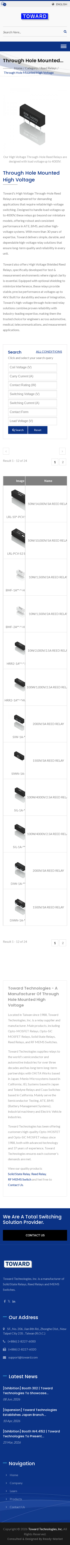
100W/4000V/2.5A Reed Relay (48, 797)
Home (18, 68)
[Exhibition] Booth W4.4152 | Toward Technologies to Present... (31, 1433)
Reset (37, 430)
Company (16, 1483)
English (61, 4)
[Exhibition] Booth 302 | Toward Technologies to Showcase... (28, 1390)
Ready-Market (53, 1539)
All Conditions (49, 351)
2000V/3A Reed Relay (48, 724)
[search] (64, 31)
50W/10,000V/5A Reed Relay (48, 540)
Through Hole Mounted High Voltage (29, 72)
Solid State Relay (19, 1174)
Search (19, 430)
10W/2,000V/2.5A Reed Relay (48, 650)
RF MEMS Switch (19, 1179)
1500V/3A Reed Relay (48, 760)
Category (31, 68)
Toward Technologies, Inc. (45, 1529)
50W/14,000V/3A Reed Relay (48, 504)
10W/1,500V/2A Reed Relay (48, 577)
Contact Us (15, 1185)
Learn (13, 1491)
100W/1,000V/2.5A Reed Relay (48, 687)
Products (16, 1499)
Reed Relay (38, 1174)
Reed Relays (48, 68)
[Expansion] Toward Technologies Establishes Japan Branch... (30, 1412)
